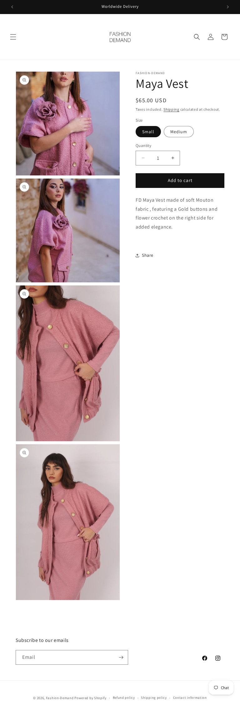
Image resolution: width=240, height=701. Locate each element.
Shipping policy (154, 697)
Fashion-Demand (60, 698)
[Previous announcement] (12, 7)
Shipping (171, 109)
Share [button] (147, 255)
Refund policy (124, 697)
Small (148, 131)
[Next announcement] (228, 7)
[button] (13, 37)
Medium (178, 131)
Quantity (143, 145)
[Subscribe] (121, 657)
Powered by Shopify (90, 698)
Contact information (190, 697)
